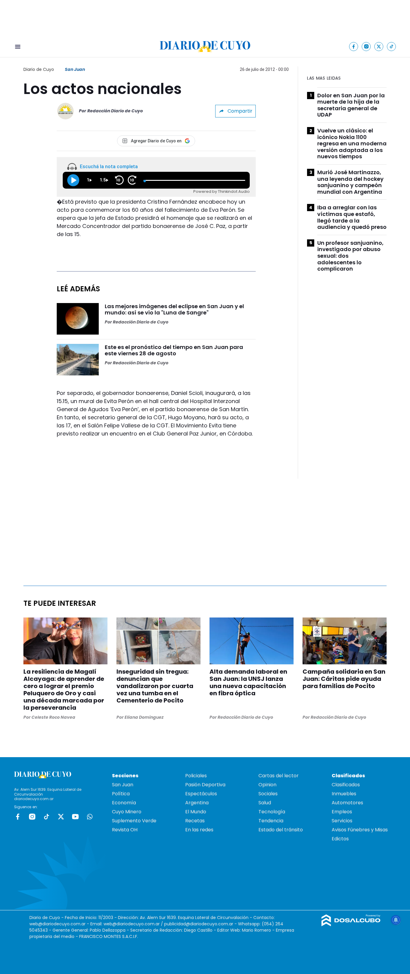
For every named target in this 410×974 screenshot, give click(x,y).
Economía (124, 802)
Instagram (32, 816)
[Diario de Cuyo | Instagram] (366, 46)
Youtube (75, 816)
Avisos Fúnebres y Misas (360, 829)
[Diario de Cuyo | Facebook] (353, 46)
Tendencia (270, 820)
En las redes (199, 829)
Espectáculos (201, 793)
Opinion (267, 784)
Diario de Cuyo (38, 69)
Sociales (268, 793)
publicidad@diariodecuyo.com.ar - (201, 924)
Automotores (347, 802)
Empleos (342, 811)
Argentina (197, 802)
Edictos (340, 838)
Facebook (17, 816)
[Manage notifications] (396, 920)
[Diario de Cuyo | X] (379, 46)
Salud (264, 802)
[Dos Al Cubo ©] (351, 924)
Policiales (196, 775)
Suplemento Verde (134, 820)
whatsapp (89, 816)
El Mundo (195, 811)
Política (121, 793)
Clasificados (346, 784)
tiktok (46, 816)
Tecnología (271, 811)
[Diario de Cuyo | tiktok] (391, 46)
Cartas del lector (278, 775)
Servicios (342, 820)
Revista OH (124, 829)
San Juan (75, 69)
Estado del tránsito (280, 829)
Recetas (195, 820)
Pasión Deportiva (205, 784)
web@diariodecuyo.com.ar (57, 924)
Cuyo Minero (126, 811)
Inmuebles (344, 793)
